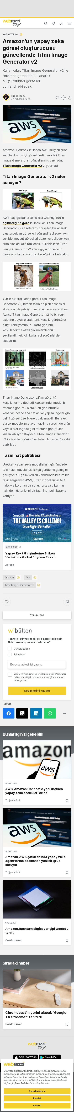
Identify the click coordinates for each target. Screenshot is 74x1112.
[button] (37, 199)
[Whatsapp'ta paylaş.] (51, 713)
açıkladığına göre (16, 223)
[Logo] (12, 22)
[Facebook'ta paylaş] (9, 713)
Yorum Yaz (37, 615)
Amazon (9, 577)
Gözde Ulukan (13, 940)
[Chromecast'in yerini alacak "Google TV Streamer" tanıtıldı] (37, 988)
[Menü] (69, 23)
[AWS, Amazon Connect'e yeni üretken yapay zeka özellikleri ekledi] (37, 759)
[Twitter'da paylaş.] (23, 713)
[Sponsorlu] (37, 523)
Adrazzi (9, 564)
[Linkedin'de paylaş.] (37, 713)
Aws (28, 577)
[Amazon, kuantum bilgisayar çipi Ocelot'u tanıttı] (37, 899)
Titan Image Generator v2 (22, 165)
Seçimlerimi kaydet (37, 690)
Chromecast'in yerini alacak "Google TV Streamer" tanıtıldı (35, 1015)
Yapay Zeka (10, 34)
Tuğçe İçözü (12, 800)
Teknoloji (10, 923)
